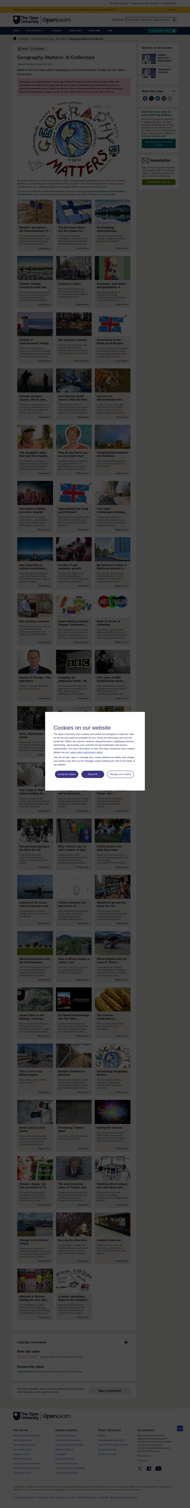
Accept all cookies (67, 774)
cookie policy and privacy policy (86, 752)
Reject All (93, 774)
